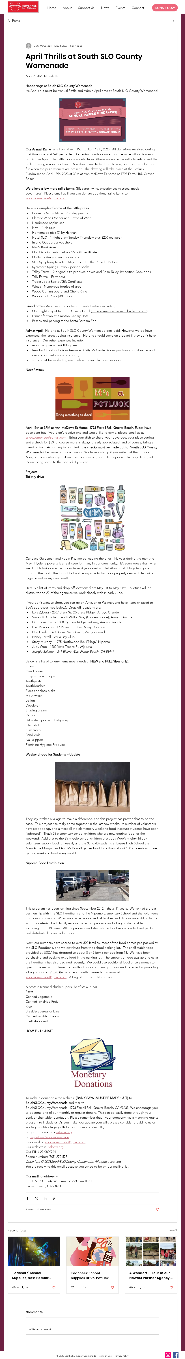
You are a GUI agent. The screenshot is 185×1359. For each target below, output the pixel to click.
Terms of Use (105, 1355)
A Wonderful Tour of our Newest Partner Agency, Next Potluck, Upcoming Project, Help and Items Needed (149, 1275)
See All (173, 1229)
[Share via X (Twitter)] (36, 1198)
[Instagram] (168, 1355)
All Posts (14, 21)
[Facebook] (175, 1355)
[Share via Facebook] (27, 1198)
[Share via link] (54, 1198)
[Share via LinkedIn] (45, 1198)
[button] (173, 20)
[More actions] (157, 46)
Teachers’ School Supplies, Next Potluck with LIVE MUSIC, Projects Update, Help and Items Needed (32, 1275)
